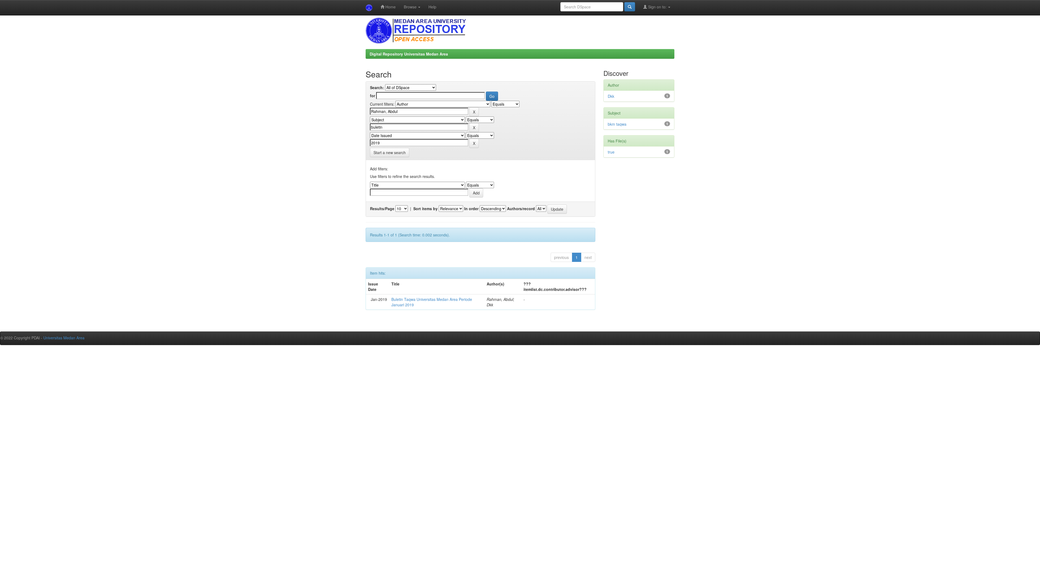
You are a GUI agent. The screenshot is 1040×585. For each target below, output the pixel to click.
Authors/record (521, 208)
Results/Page (382, 208)
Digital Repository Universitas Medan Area (409, 54)
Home (390, 6)
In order (471, 208)
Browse (411, 6)
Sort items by (425, 208)
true (611, 152)
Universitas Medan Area (63, 337)
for (372, 95)
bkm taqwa (617, 124)
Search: (377, 87)
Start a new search (389, 152)
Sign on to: (657, 6)
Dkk (611, 96)
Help (432, 6)
